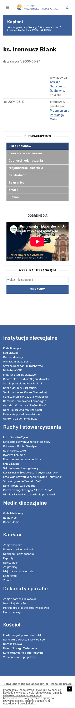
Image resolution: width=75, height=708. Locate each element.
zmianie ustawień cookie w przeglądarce (32, 694)
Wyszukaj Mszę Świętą (37, 270)
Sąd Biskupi (10, 352)
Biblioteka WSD (12, 370)
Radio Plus (10, 517)
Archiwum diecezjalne (17, 361)
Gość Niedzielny (13, 513)
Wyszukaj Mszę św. (15, 603)
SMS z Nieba (11, 463)
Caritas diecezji (13, 357)
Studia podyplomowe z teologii (22, 383)
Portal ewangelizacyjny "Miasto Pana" (27, 490)
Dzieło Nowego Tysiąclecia (20, 648)
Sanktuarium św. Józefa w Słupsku (25, 396)
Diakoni (14, 197)
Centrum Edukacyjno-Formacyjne (24, 401)
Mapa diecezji (12, 612)
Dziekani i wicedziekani (25, 153)
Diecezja (33, 27)
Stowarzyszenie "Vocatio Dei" (22, 481)
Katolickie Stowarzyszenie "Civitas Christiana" (32, 476)
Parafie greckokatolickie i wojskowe (26, 607)
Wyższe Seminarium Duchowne (58, 86)
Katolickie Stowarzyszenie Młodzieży (26, 441)
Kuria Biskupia (12, 348)
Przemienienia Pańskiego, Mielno (59, 115)
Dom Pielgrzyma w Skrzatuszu (22, 409)
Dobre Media (11, 522)
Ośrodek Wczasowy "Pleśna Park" (24, 405)
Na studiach (17, 175)
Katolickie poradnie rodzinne (21, 414)
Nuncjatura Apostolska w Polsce (24, 639)
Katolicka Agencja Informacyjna (23, 652)
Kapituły (8, 558)
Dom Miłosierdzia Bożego (19, 485)
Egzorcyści (10, 575)
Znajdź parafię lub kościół (19, 599)
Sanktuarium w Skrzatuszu (20, 387)
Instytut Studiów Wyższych (20, 374)
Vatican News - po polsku (19, 657)
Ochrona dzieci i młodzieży (20, 418)
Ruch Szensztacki (14, 450)
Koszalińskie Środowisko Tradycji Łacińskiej (30, 472)
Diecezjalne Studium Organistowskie (26, 379)
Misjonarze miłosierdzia (26, 168)
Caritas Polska (12, 643)
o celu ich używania (39, 692)
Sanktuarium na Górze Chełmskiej (25, 392)
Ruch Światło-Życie (15, 437)
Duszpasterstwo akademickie (22, 459)
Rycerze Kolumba (14, 455)
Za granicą (16, 182)
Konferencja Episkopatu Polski (22, 635)
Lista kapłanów (16, 30)
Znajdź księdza (12, 545)
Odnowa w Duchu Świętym (20, 446)
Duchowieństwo (49, 27)
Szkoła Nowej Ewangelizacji (21, 468)
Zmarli (13, 190)
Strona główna (16, 27)
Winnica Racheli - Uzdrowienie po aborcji (29, 494)
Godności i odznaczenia (26, 160)
